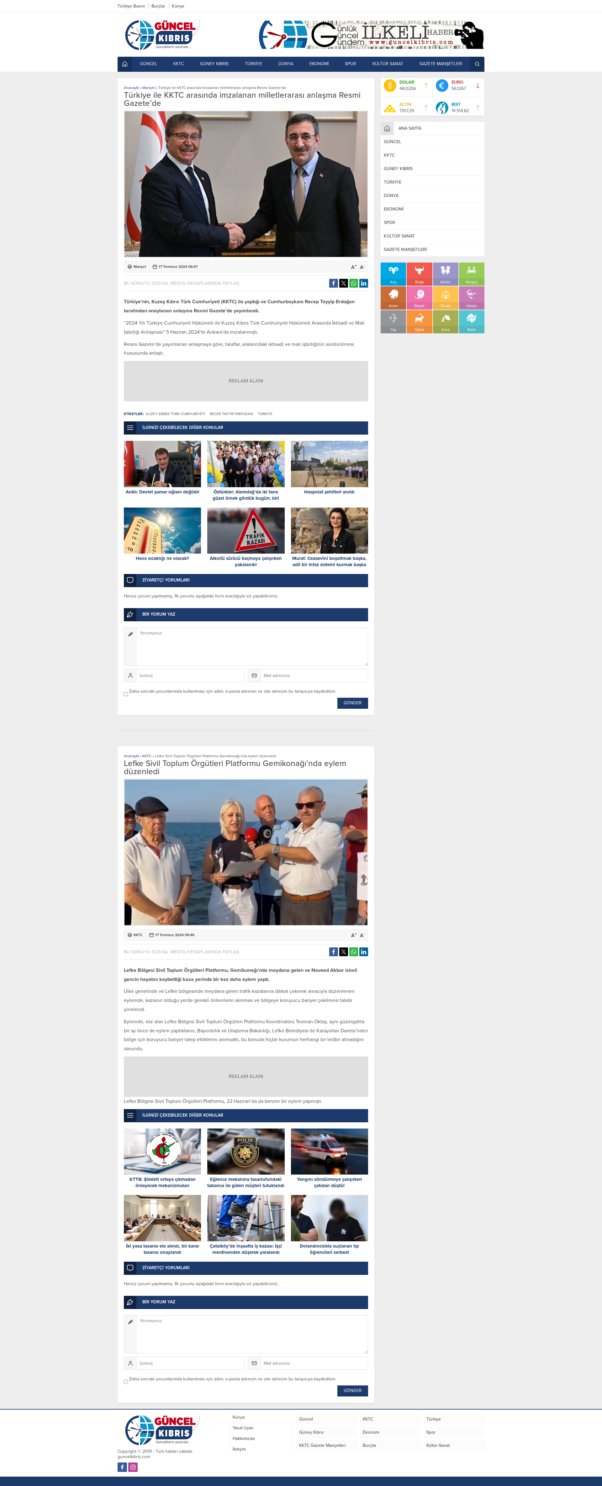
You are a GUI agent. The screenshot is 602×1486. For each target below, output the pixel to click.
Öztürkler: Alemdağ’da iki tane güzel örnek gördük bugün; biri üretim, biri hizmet (246, 498)
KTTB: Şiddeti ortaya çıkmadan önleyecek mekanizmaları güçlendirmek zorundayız (162, 1185)
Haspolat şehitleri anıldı (329, 492)
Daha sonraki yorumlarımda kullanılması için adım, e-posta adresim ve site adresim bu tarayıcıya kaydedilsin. (232, 691)
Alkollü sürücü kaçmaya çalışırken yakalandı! (246, 561)
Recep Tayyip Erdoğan (231, 414)
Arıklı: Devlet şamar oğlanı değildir (162, 492)
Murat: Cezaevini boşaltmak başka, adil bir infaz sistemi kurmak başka (329, 561)
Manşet (148, 88)
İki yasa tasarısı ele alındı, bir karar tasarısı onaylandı (162, 1249)
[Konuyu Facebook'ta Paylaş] (333, 283)
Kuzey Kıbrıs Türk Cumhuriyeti (175, 414)
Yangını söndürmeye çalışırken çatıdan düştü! (329, 1182)
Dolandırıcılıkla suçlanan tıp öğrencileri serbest (329, 1249)
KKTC (146, 756)
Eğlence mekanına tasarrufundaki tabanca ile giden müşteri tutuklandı (245, 1182)
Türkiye (265, 414)
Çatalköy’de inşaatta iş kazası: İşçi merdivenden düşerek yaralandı (246, 1249)
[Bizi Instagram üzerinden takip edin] (133, 1467)
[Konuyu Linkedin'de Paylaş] (363, 283)
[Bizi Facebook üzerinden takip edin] (122, 1467)
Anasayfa (131, 88)
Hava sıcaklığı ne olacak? (162, 558)
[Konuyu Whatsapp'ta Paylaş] (353, 283)
